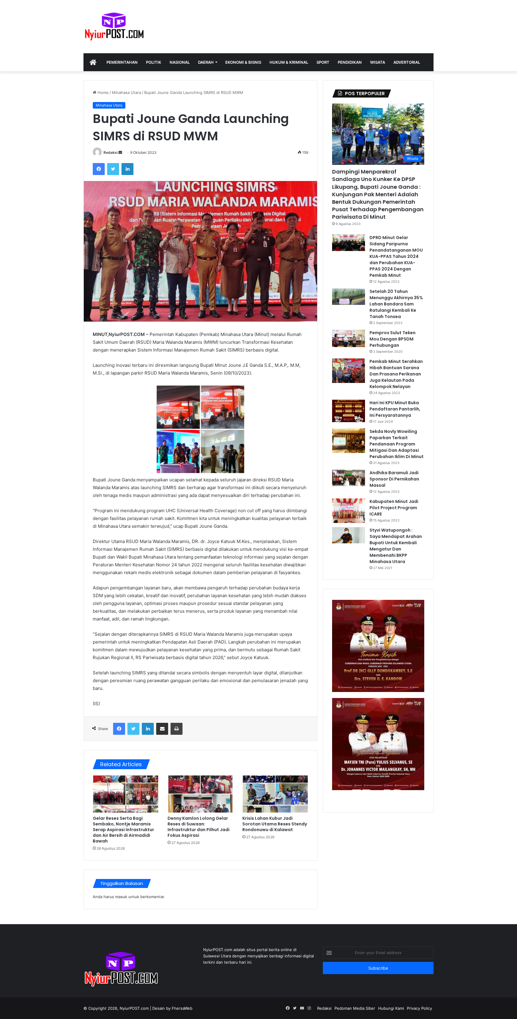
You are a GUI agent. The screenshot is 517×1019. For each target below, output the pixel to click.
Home (102, 92)
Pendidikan (350, 62)
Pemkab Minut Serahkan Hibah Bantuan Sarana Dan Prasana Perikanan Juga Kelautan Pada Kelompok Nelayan (396, 374)
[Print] (177, 729)
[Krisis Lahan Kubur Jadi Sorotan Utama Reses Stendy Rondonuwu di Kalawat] (275, 794)
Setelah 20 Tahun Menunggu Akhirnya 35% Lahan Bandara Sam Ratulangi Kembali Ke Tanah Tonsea (396, 304)
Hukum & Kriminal (289, 62)
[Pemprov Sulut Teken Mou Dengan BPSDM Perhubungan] (348, 338)
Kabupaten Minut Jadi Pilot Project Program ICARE (393, 507)
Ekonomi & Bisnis (243, 62)
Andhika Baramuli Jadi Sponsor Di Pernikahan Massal (394, 479)
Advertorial (406, 62)
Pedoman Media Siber (354, 1008)
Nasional (180, 62)
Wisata (377, 62)
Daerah (206, 62)
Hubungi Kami (391, 1008)
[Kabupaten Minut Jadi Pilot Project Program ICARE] (348, 510)
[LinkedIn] (127, 169)
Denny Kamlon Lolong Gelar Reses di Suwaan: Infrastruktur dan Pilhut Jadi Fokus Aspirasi (198, 826)
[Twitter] (113, 169)
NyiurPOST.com (134, 1008)
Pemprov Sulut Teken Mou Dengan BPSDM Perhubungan (392, 339)
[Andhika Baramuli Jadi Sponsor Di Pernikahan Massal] (348, 478)
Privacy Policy (419, 1008)
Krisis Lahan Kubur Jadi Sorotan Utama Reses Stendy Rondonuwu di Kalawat (274, 824)
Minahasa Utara (126, 92)
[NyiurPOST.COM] (114, 26)
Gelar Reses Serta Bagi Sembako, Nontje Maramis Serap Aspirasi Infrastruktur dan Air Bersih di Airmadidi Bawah (123, 829)
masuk (121, 896)
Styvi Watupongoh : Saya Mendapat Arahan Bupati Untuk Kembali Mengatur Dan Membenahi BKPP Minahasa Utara (395, 546)
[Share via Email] (162, 729)
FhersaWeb (182, 1008)
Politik (153, 62)
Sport (323, 62)
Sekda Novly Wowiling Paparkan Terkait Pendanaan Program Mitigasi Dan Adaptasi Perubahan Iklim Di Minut (396, 444)
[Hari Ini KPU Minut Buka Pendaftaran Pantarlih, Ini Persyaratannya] (348, 411)
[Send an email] (120, 152)
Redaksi (111, 152)
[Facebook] (99, 169)
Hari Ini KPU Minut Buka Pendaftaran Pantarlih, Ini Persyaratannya (394, 409)
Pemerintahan (122, 62)
